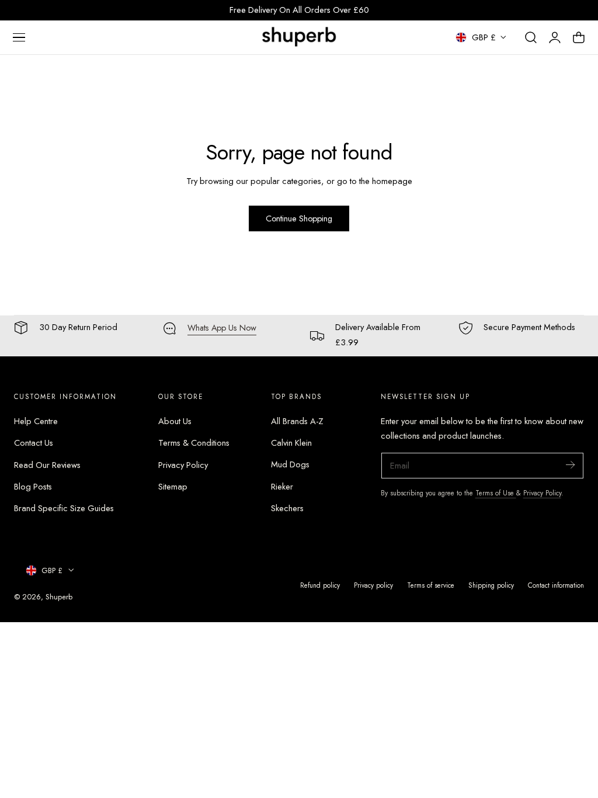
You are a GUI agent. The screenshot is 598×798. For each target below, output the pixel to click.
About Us (175, 421)
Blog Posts (33, 486)
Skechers (287, 508)
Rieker (282, 486)
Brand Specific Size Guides (64, 508)
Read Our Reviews (47, 464)
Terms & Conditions (194, 442)
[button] (18, 37)
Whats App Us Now (221, 328)
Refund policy (320, 585)
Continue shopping (299, 218)
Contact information (556, 585)
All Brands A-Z (297, 421)
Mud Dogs (290, 464)
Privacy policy (373, 585)
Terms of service (430, 585)
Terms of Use (495, 493)
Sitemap (172, 486)
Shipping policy (491, 585)
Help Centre (36, 421)
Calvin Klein (291, 442)
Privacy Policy (183, 464)
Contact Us (33, 442)
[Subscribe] (570, 464)
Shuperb (59, 596)
